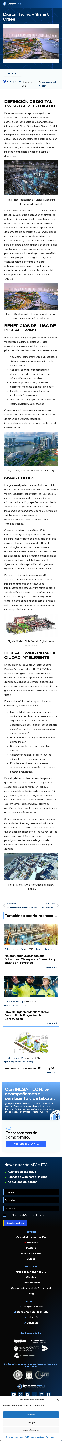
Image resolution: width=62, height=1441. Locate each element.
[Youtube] (13, 1394)
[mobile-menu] (57, 4)
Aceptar (31, 1414)
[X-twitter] (20, 1394)
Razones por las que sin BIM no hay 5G (29, 1068)
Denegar (31, 1422)
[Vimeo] (27, 1394)
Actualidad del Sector (48, 949)
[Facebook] (48, 1394)
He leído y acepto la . (26, 1215)
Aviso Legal (51, 1437)
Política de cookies (14, 1437)
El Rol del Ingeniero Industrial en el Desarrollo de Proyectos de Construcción (27, 1015)
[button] (57, 1399)
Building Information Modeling (20, 1062)
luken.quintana (12, 81)
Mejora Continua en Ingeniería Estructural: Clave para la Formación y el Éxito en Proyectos (29, 959)
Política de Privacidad (34, 1215)
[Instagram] (34, 1394)
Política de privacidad (34, 1437)
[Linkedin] (41, 1394)
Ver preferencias (31, 1430)
